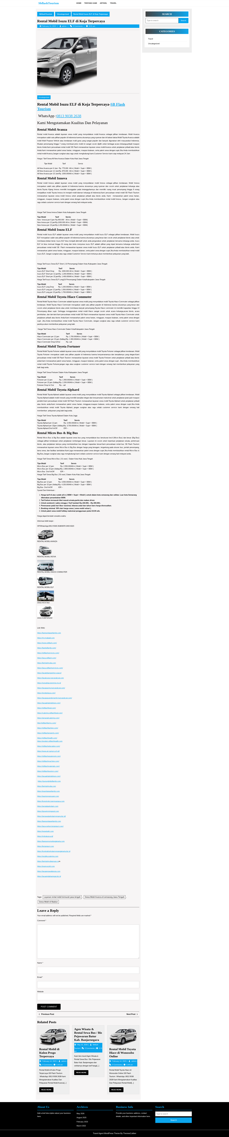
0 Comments (47, 1065)
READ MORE (47, 1090)
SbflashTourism (48, 3)
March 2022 (81, 1126)
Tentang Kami (90, 3)
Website (40, 992)
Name (40, 963)
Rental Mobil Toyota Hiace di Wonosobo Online (122, 1053)
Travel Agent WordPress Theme (106, 1133)
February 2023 (82, 1122)
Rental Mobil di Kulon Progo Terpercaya (49, 1053)
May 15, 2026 (82, 1045)
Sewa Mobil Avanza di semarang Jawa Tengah (104, 897)
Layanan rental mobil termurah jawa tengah (62, 897)
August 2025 (81, 1118)
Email (40, 977)
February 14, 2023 (49, 1061)
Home (78, 3)
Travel (113, 3)
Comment (41, 921)
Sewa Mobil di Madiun (48, 902)
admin (64, 26)
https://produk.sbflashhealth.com (49, 741)
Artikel (103, 3)
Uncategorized (63, 14)
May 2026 (80, 1113)
